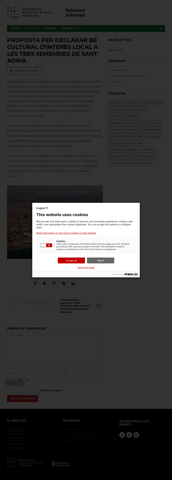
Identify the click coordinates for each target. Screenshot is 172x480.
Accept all (71, 260)
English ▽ (42, 208)
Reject (100, 260)
